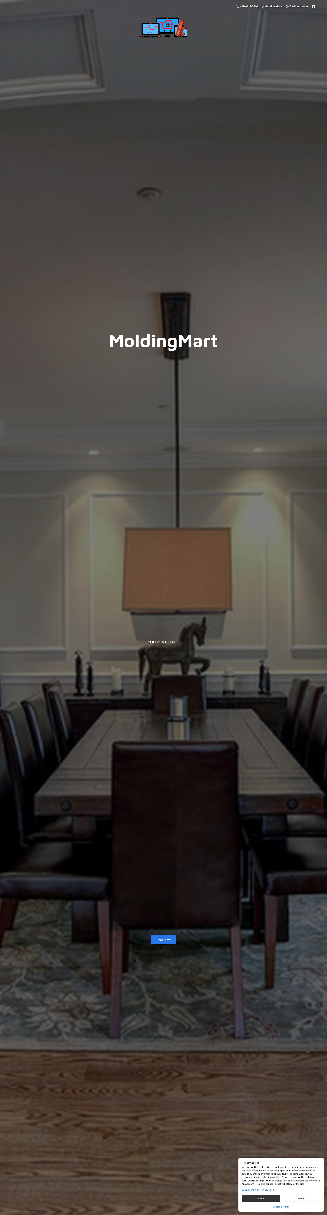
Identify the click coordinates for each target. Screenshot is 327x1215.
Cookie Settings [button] (281, 1206)
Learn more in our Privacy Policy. (258, 1189)
